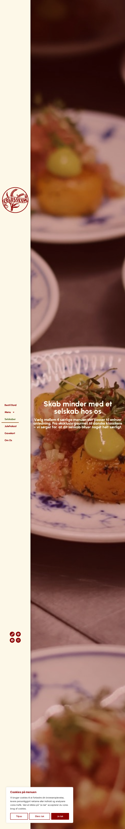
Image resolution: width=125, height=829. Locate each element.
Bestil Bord (10, 405)
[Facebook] (12, 640)
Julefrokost (11, 426)
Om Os (8, 440)
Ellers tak (39, 816)
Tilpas (19, 816)
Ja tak (60, 816)
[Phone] (12, 634)
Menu (8, 412)
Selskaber (10, 419)
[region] (39, 805)
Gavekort (10, 433)
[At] (18, 634)
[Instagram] (18, 640)
